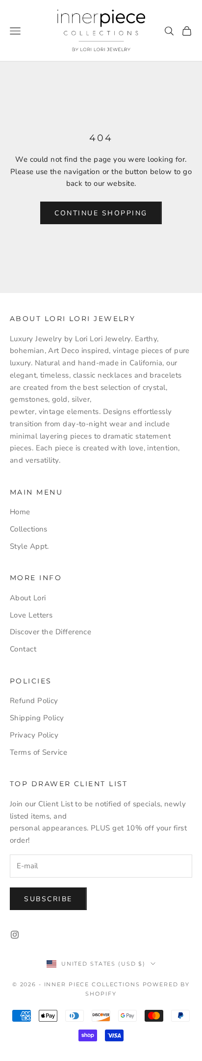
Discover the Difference (50, 632)
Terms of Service (38, 752)
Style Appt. (29, 546)
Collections (29, 529)
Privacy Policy (34, 735)
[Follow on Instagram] (15, 935)
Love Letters (31, 615)
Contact (23, 649)
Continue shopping (101, 213)
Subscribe (48, 899)
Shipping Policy (37, 718)
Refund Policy (34, 701)
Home (20, 512)
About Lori (28, 598)
